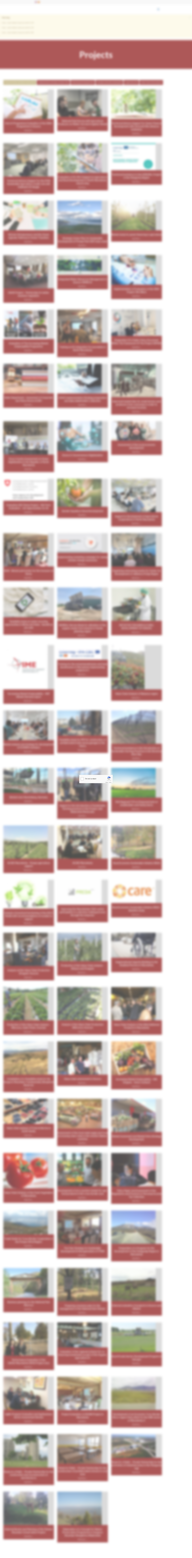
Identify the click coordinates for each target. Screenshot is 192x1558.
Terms (110, 782)
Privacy (106, 782)
